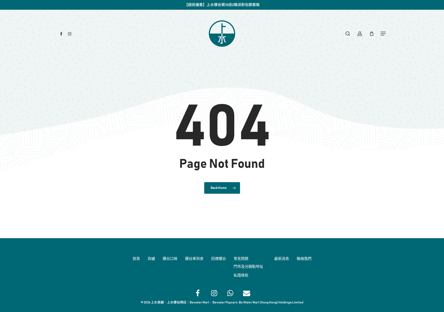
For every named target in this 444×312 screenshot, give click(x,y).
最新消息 (281, 259)
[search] (348, 33)
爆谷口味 (170, 259)
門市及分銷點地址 (248, 266)
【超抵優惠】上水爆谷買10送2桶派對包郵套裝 (222, 5)
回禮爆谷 (218, 259)
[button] (383, 33)
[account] (360, 33)
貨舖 (151, 259)
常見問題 (241, 259)
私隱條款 (241, 275)
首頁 (136, 259)
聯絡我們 (304, 259)
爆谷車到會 (194, 259)
